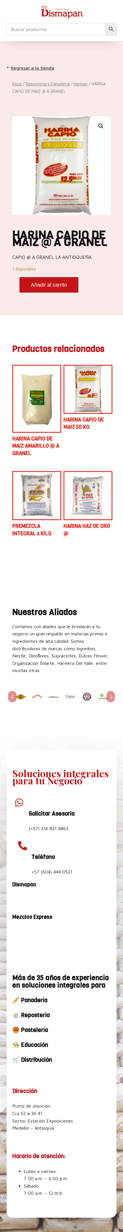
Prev (12, 696)
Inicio (17, 83)
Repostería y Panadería (48, 83)
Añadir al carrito (49, 285)
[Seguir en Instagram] (31, 900)
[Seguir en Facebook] (18, 900)
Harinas (81, 83)
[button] (101, 126)
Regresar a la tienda (33, 67)
